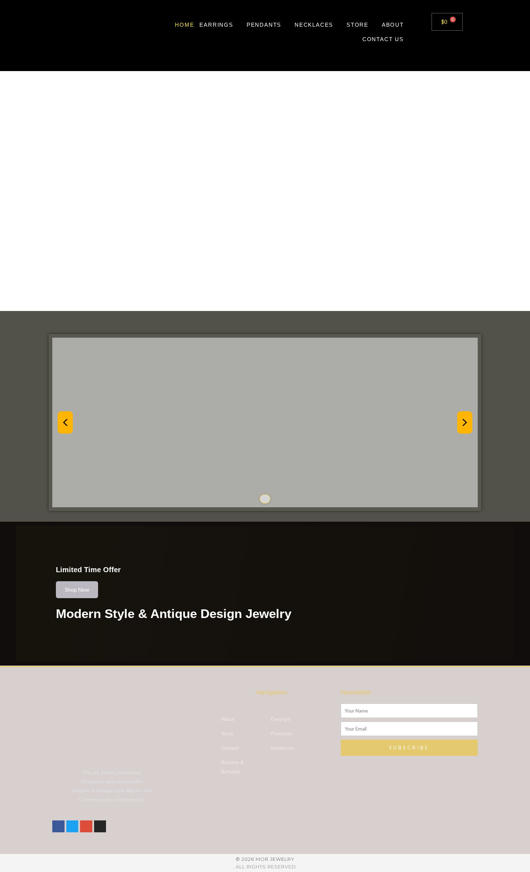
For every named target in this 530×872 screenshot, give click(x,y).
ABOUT (393, 25)
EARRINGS (216, 25)
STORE (357, 25)
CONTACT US (383, 39)
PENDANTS (264, 25)
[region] (265, 422)
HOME (184, 25)
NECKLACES (314, 25)
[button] (65, 422)
